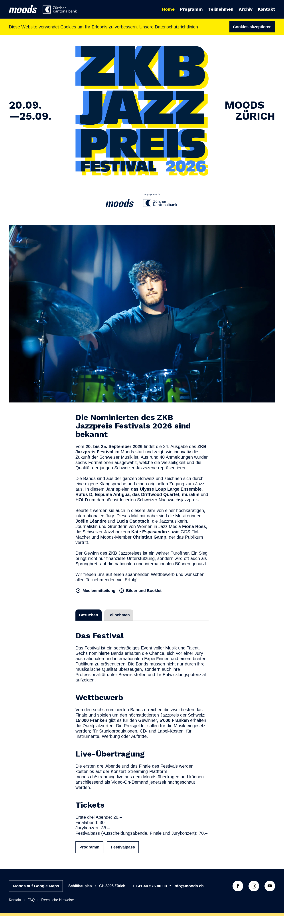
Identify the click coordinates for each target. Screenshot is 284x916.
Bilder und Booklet (144, 590)
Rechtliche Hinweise (57, 900)
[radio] (88, 615)
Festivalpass (123, 847)
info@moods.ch (189, 886)
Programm (89, 847)
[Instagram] (253, 886)
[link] (60, 9)
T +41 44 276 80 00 (149, 886)
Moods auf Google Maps (36, 886)
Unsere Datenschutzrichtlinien (168, 26)
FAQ (31, 900)
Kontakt (15, 900)
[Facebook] (238, 886)
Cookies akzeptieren (252, 27)
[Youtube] (269, 886)
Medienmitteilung (99, 590)
